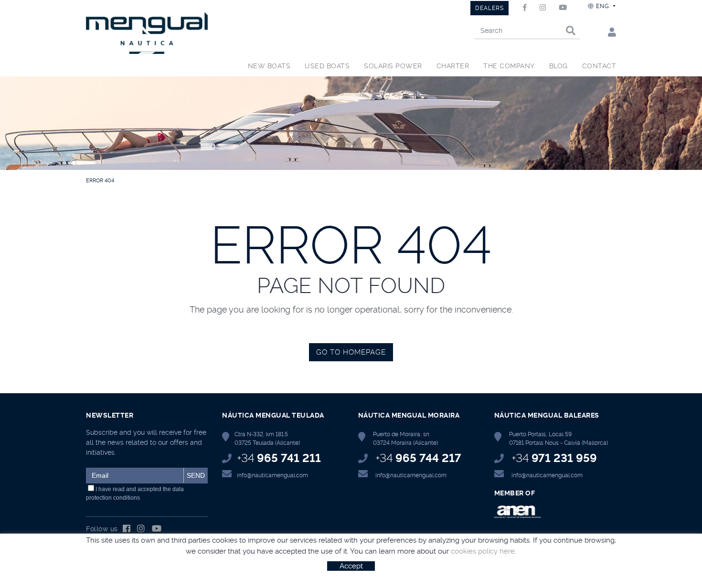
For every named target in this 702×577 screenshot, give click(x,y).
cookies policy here (483, 551)
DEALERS (489, 8)
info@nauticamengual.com (272, 475)
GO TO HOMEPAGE (351, 352)
